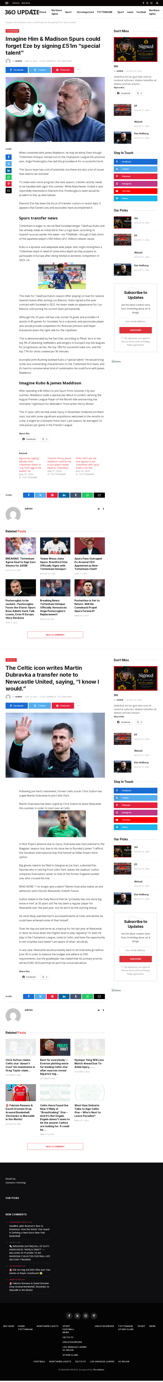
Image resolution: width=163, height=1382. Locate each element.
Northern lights (57, 12)
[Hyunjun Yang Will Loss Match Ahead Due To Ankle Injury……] (89, 1047)
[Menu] (6, 3)
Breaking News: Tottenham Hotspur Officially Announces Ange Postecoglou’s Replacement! (53, 607)
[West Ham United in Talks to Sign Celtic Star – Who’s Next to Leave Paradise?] (89, 1092)
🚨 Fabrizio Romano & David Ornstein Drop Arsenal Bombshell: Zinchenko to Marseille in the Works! (20, 1112)
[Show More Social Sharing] (78, 70)
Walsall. (138, 121)
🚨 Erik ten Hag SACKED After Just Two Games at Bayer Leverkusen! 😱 (29, 1271)
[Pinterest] (9, 184)
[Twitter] (9, 164)
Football (141, 12)
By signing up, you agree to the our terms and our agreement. (136, 341)
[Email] (9, 190)
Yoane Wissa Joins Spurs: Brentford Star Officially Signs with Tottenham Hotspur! (54, 564)
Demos (16, 3)
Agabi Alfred (15, 1279)
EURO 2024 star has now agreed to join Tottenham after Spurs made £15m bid (87, 463)
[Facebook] (9, 157)
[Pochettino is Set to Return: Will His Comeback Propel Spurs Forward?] (89, 587)
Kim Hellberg (141, 133)
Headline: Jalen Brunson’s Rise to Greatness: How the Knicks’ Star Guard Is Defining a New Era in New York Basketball (29, 1230)
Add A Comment (55, 634)
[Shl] (135, 49)
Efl (135, 105)
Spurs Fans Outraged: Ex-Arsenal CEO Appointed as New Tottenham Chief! (88, 564)
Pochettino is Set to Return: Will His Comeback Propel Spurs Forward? (87, 605)
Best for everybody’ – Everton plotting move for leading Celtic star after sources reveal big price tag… (54, 1066)
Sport (68, 12)
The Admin (98, 1369)
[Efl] (122, 110)
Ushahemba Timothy (19, 1222)
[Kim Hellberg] (122, 138)
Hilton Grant (15, 1266)
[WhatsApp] (9, 177)
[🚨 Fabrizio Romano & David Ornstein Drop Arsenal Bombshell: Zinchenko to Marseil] (21, 1092)
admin (18, 61)
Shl (116, 66)
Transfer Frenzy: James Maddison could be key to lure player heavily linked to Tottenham (59, 463)
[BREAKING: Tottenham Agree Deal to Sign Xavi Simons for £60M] (21, 545)
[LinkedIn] (9, 170)
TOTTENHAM (104, 12)
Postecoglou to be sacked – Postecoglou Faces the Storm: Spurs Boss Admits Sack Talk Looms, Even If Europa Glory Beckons (20, 609)
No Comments (49, 61)
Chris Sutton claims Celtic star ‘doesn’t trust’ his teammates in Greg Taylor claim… (20, 1065)
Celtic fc (11, 660)
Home (42, 12)
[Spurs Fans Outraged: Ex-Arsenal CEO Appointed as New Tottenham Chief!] (89, 545)
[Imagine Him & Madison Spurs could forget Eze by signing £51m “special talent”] (55, 109)
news (130, 12)
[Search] (157, 3)
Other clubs (70, 1354)
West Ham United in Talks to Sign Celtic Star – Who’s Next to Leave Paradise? (87, 1110)
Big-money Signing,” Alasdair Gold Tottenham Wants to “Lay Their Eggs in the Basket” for (30, 465)
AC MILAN (68, 1350)
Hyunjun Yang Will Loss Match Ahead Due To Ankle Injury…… (89, 1063)
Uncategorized (85, 12)
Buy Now (26, 3)
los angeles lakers (75, 1347)
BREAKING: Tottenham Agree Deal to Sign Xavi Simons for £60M (20, 562)
